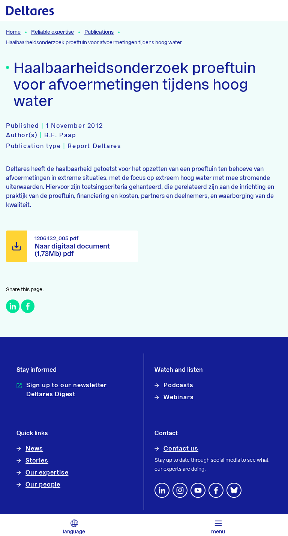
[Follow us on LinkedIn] (162, 490)
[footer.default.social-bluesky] (234, 490)
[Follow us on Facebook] (216, 490)
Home (13, 32)
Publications (99, 32)
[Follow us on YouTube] (198, 490)
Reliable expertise (52, 32)
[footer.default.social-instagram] (180, 490)
